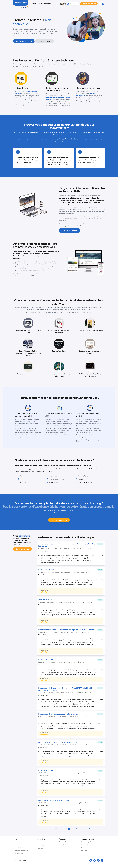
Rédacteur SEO (40, 845)
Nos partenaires (85, 847)
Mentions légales (19, 853)
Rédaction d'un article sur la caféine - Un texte (54, 800)
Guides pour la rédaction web (66, 842)
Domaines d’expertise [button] (45, 4)
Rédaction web (40, 848)
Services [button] (33, 4)
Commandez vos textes (59, 520)
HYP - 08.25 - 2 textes (46, 660)
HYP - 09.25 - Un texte (46, 570)
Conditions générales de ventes (22, 847)
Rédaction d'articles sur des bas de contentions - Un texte (58, 714)
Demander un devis (44, 41)
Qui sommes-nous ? (19, 845)
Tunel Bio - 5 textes (45, 600)
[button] (102, 3)
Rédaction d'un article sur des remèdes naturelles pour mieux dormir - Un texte (66, 630)
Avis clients (84, 850)
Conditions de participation (88, 842)
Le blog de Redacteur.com (65, 845)
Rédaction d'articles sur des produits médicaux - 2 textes (58, 742)
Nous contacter (85, 845)
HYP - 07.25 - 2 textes (46, 770)
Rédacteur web (40, 843)
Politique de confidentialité (21, 850)
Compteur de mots (63, 847)
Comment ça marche (20, 842)
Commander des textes (24, 41)
